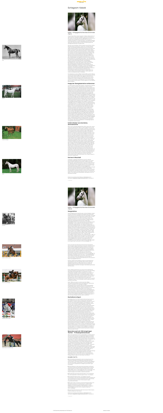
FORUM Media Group (69, 410)
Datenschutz (105, 410)
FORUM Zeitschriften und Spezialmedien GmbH (60, 410)
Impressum (108, 410)
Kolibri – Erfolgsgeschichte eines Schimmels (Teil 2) (81, 208)
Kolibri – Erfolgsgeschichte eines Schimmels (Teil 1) (81, 33)
